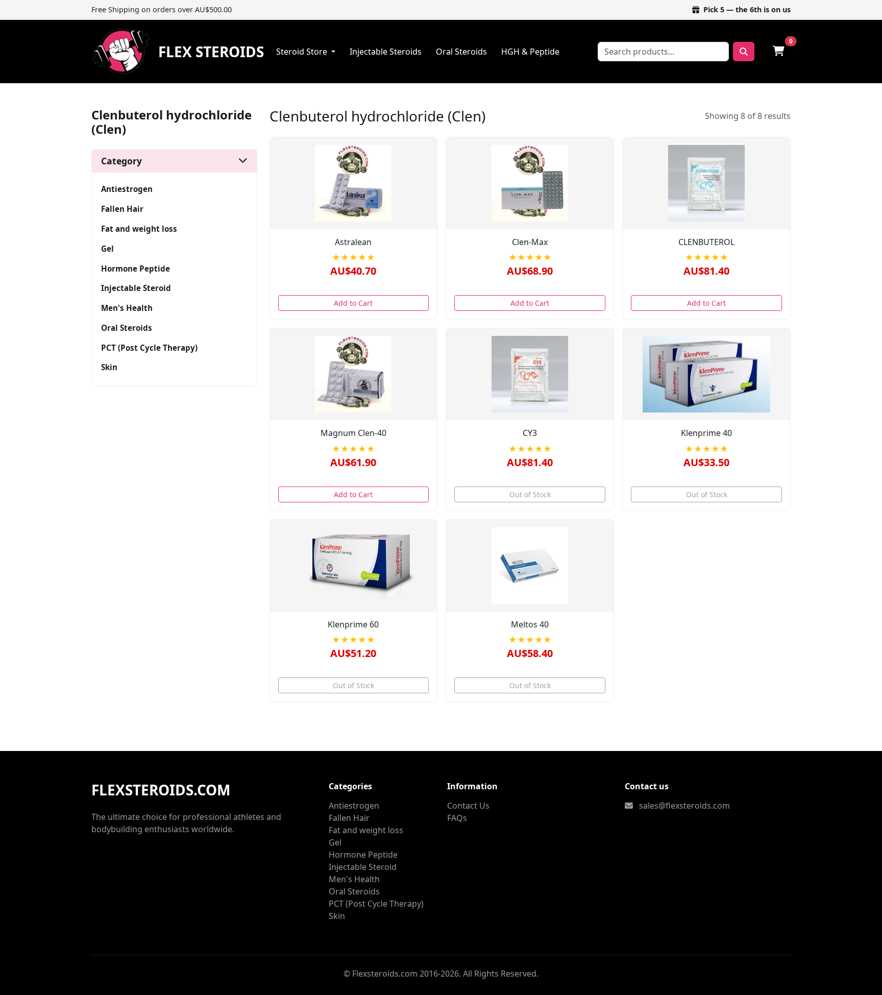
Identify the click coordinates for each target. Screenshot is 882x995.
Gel (107, 249)
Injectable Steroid (136, 288)
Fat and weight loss (139, 229)
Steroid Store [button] (302, 51)
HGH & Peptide (530, 51)
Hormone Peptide (135, 268)
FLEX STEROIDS (211, 51)
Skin (109, 367)
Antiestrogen (127, 189)
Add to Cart (353, 303)
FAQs (457, 817)
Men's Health (127, 308)
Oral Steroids (461, 51)
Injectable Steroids (386, 51)
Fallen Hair (122, 209)
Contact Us (468, 805)
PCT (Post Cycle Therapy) (149, 348)
